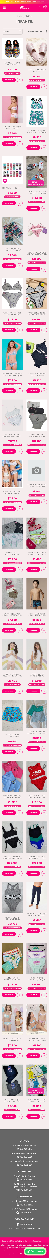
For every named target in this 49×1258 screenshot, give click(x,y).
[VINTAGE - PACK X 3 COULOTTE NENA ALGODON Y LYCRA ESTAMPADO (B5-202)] (20, 691)
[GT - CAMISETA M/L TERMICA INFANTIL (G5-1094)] (20, 1116)
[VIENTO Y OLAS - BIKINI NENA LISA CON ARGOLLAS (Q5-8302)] (20, 873)
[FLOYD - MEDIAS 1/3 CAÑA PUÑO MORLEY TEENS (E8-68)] (44, 1116)
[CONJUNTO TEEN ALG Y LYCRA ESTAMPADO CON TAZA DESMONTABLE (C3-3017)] (44, 1055)
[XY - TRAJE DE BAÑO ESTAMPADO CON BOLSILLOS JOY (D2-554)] (20, 752)
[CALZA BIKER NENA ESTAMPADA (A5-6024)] (20, 265)
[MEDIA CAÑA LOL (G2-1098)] (20, 203)
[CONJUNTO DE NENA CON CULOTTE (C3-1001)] (44, 390)
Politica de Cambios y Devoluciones (24, 1228)
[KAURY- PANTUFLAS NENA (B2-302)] (44, 87)
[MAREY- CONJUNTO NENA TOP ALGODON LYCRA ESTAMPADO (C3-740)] (20, 508)
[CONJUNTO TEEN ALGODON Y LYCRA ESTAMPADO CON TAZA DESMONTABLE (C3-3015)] (20, 390)
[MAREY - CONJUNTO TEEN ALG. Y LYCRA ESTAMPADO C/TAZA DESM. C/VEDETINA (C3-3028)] (44, 269)
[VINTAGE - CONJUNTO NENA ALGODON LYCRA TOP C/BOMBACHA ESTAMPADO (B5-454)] (20, 451)
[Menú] (4, 7)
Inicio (19, 16)
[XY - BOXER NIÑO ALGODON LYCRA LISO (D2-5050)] (44, 930)
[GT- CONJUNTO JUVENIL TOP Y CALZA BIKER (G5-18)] (44, 147)
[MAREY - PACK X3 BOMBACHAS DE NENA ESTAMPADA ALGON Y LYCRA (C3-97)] (20, 995)
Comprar (9, 80)
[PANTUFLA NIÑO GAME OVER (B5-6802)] (20, 80)
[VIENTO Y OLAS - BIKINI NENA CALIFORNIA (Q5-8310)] (44, 812)
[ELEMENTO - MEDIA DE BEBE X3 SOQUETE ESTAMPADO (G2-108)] (44, 208)
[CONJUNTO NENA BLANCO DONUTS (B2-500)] (20, 143)
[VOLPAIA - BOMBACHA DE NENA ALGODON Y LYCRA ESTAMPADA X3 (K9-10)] (44, 569)
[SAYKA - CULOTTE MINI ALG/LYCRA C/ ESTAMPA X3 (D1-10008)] (20, 630)
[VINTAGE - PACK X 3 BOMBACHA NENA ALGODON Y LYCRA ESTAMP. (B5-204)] (44, 691)
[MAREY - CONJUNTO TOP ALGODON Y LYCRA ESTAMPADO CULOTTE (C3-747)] (20, 1055)
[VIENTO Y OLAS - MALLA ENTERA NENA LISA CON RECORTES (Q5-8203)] (44, 873)
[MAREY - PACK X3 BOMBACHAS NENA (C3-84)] (44, 995)
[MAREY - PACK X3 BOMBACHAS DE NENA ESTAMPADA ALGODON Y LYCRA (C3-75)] (44, 451)
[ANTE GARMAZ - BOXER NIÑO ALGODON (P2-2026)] (44, 748)
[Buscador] (39, 7)
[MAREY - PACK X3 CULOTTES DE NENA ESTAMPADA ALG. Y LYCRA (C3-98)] (20, 569)
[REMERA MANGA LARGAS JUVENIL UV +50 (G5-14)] (20, 812)
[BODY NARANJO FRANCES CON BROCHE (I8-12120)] (44, 502)
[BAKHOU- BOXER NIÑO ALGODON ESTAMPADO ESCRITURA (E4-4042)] (44, 630)
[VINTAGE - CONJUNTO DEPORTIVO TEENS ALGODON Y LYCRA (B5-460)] (20, 934)
